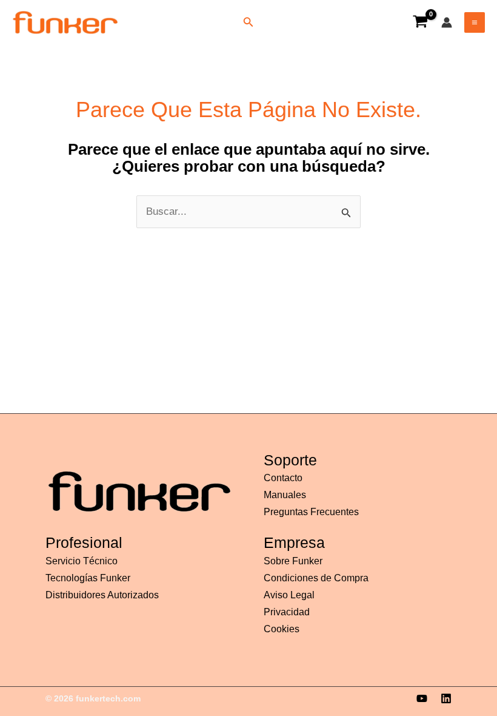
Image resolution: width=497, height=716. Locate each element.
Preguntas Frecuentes (311, 512)
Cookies (281, 629)
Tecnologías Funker (87, 578)
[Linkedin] (446, 698)
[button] (248, 22)
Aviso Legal (289, 595)
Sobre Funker (293, 561)
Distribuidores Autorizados (102, 595)
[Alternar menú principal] (474, 22)
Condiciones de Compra (316, 578)
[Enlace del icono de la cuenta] (446, 22)
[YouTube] (421, 698)
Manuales (285, 495)
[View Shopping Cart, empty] (420, 23)
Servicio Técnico (81, 561)
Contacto (283, 478)
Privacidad (287, 612)
